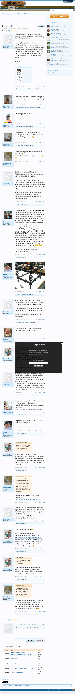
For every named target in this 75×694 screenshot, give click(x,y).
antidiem (5, 125)
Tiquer (51, 26)
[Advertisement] (35, 20)
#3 (36, 123)
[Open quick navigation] (43, 13)
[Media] (35, 628)
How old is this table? (16, 672)
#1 (36, 86)
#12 (36, 392)
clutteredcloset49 (8, 412)
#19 (36, 576)
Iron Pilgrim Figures (54, 29)
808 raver (18, 88)
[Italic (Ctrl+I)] (19, 624)
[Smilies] (30, 628)
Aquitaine (30, 107)
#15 (36, 467)
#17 (36, 520)
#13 (36, 412)
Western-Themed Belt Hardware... (58, 46)
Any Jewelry (23, 88)
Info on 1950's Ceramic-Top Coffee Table (22, 668)
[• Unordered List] (20, 628)
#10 (36, 338)
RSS (73, 689)
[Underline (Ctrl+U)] (22, 624)
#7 (36, 254)
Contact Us (50, 689)
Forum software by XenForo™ (13, 692)
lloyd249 (28, 88)
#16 (36, 502)
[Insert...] (37, 628)
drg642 (52, 64)
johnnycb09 (6, 144)
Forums (11, 7)
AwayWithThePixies (54, 55)
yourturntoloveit (19, 322)
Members (24, 7)
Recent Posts (14, 9)
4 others (34, 88)
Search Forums (5, 9)
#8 (36, 291)
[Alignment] (17, 628)
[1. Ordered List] (22, 628)
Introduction (53, 54)
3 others (36, 107)
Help (55, 689)
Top (70, 689)
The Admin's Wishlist (51, 74)
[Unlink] (35, 624)
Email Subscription (61, 689)
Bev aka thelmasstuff (6, 275)
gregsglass (6, 106)
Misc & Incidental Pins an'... (56, 41)
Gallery (17, 7)
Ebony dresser (15, 663)
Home (5, 7)
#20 (36, 611)
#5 (36, 161)
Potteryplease (53, 34)
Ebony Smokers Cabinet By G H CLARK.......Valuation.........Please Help (21, 653)
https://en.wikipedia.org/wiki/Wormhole (27, 499)
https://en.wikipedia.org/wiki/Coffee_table (28, 538)
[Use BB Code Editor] (43, 624)
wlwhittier (52, 43)
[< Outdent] (25, 628)
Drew (51, 30)
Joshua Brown (24, 107)
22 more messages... (40, 619)
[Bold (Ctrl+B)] (17, 624)
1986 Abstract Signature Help (56, 58)
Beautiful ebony (15, 658)
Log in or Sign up (68, 1)
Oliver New (20, 28)
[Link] (33, 624)
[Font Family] (29, 624)
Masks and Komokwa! (55, 33)
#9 (36, 319)
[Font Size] (27, 624)
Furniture (11, 28)
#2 (36, 104)
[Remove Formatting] (40, 624)
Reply (43, 86)
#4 (36, 142)
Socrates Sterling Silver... (56, 50)
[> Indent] (27, 628)
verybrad (5, 339)
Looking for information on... (56, 37)
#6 (36, 201)
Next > (16, 30)
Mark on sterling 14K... (55, 63)
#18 (36, 548)
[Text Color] (25, 624)
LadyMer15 (53, 39)
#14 (36, 430)
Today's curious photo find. (56, 24)
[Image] (33, 628)
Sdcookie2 (52, 51)
